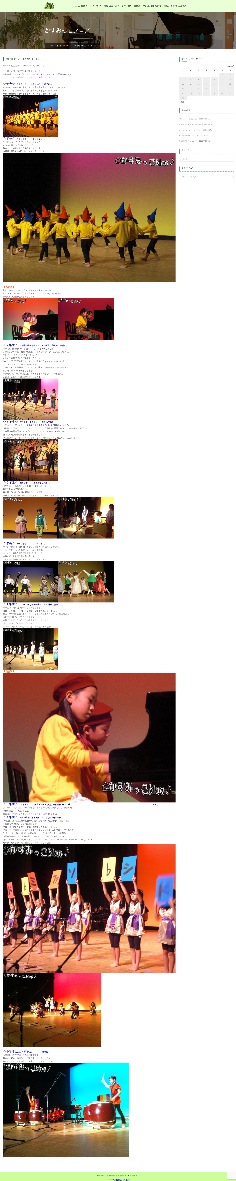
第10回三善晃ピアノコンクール (189, 141)
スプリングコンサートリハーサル (189, 130)
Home (52, 46)
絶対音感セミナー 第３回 (187, 135)
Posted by (11, 66)
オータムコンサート (64, 46)
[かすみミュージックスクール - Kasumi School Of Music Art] (49, 6)
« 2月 (181, 102)
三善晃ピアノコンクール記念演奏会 (190, 124)
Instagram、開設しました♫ (189, 119)
